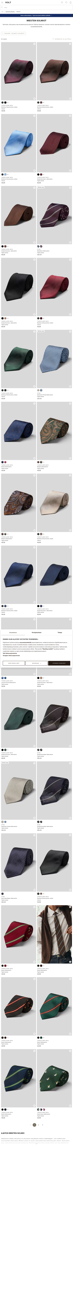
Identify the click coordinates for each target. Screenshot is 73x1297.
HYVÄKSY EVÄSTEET (59, 663)
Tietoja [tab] (60, 632)
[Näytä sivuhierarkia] (2, 11)
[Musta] (2, 102)
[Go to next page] (42, 1125)
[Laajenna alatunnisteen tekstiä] (36, 1142)
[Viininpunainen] (5, 102)
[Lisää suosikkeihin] (34, 43)
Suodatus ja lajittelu (63, 39)
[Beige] (5, 318)
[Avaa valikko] (2, 2)
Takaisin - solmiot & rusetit (14, 33)
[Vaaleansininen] (5, 174)
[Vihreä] (5, 390)
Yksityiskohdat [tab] (36, 632)
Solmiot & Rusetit (10, 11)
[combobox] (38, 7)
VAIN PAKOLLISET (13, 663)
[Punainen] (41, 318)
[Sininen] (41, 390)
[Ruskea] (41, 102)
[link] (62, 2)
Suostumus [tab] (13, 632)
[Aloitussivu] (8, 2)
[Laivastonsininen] (38, 246)
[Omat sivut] (62, 2)
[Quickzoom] (34, 98)
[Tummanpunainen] (41, 246)
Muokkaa (35, 663)
